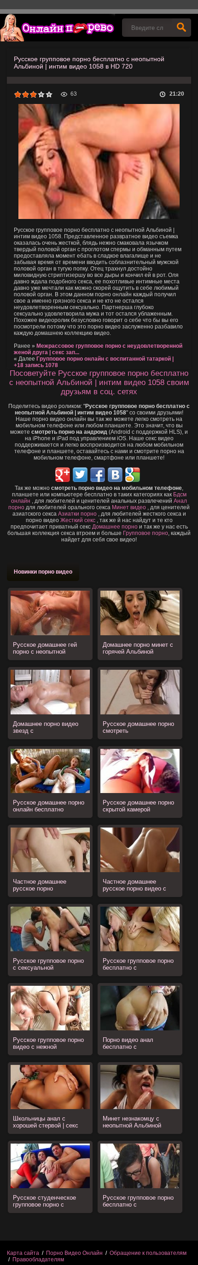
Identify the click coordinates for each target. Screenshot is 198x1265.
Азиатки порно (77, 514)
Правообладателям (38, 1259)
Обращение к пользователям (148, 1253)
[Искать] (181, 27)
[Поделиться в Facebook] (97, 474)
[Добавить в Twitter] (80, 474)
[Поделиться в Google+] (62, 474)
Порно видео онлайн (57, 27)
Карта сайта (23, 1253)
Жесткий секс (77, 520)
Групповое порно (145, 533)
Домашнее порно (115, 526)
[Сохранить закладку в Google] (132, 474)
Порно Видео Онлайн (74, 1253)
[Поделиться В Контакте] (115, 474)
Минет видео (129, 507)
